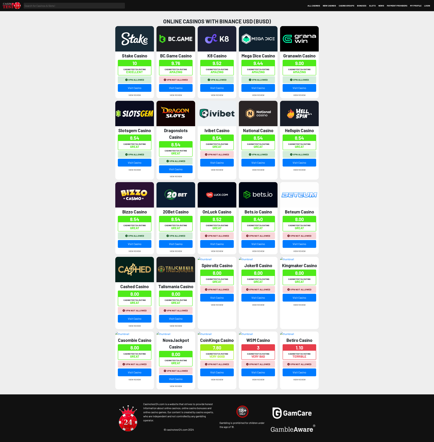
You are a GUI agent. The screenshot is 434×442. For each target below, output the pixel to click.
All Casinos (314, 5)
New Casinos (329, 5)
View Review (135, 95)
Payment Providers (397, 5)
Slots (372, 5)
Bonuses (361, 5)
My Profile (415, 5)
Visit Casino (134, 87)
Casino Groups (346, 5)
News (381, 5)
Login (427, 5)
